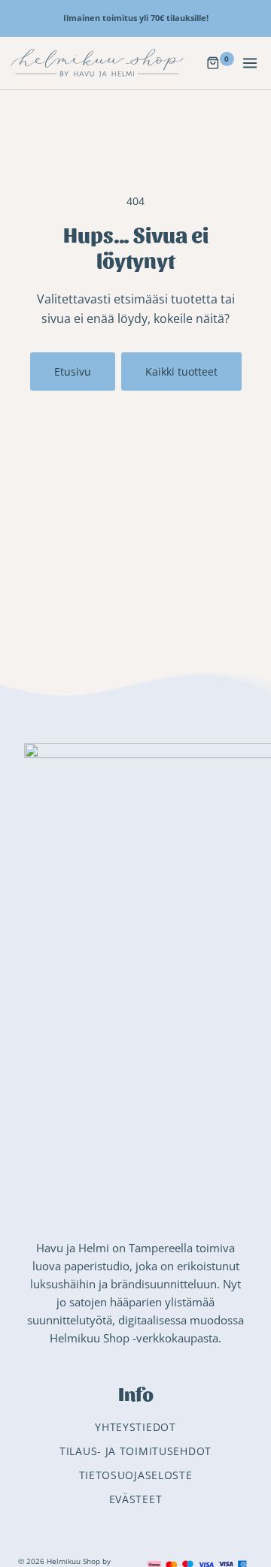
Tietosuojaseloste (136, 1475)
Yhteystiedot (135, 1427)
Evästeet (136, 1499)
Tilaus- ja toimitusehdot (135, 1451)
